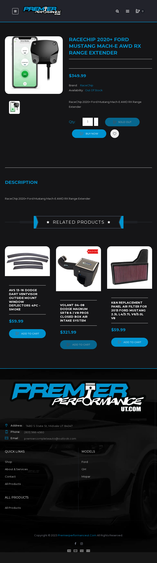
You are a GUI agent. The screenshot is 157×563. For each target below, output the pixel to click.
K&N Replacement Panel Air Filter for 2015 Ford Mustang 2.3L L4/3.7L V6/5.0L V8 (129, 310)
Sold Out (124, 121)
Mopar (86, 476)
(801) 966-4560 (34, 432)
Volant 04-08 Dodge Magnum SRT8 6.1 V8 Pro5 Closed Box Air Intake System (74, 312)
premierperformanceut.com (77, 535)
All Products (13, 483)
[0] (138, 11)
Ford (85, 461)
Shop (8, 461)
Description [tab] (21, 182)
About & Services (16, 469)
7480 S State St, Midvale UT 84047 (49, 426)
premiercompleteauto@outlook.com (50, 438)
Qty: (72, 122)
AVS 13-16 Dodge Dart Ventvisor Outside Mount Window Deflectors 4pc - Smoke (24, 299)
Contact (10, 476)
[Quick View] (10, 267)
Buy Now (91, 133)
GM (84, 469)
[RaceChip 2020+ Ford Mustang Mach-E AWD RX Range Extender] (14, 107)
